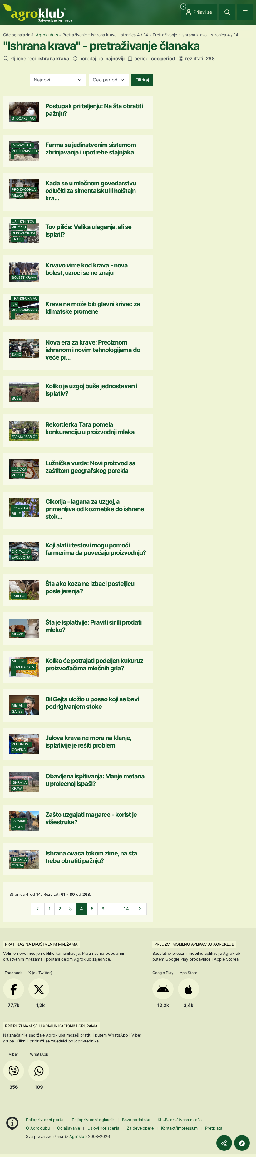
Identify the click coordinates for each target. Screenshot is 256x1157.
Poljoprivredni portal (46, 1119)
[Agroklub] (37, 13)
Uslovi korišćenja (103, 1128)
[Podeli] (224, 1143)
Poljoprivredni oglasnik (94, 1119)
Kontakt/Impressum (179, 1128)
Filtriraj (142, 79)
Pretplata (213, 1128)
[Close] (227, 12)
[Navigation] (245, 12)
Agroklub (78, 1136)
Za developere (140, 1128)
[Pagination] (38, 909)
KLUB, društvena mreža (180, 1119)
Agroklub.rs (47, 34)
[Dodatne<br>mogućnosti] (242, 1143)
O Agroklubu (38, 1128)
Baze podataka (136, 1119)
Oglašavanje (68, 1128)
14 (126, 909)
